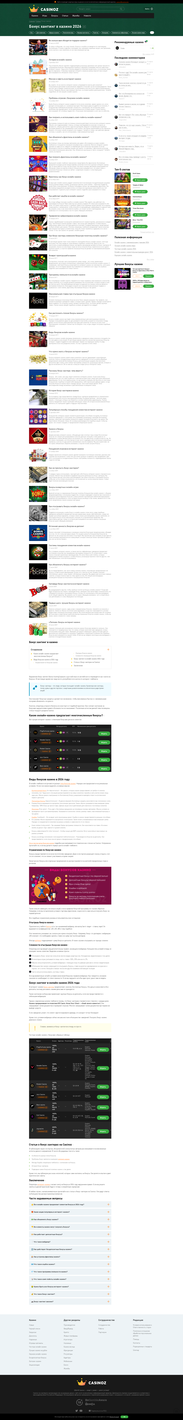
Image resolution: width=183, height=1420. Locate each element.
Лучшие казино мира (138, 32)
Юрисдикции (68, 1350)
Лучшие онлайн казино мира (125, 246)
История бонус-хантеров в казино (64, 390)
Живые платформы (71, 1336)
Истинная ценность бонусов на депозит (66, 526)
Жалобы (75, 15)
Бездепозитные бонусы (37, 1358)
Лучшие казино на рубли (38, 1350)
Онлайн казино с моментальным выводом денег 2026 (134, 252)
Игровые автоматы (83, 32)
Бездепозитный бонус (39, 790)
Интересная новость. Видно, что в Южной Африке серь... (131, 147)
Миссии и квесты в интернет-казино (65, 79)
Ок (124, 1417)
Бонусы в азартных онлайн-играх (64, 487)
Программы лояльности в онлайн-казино (67, 274)
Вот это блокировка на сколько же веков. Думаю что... (131, 94)
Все (31, 32)
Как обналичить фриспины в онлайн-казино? (69, 137)
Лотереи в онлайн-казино (60, 59)
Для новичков (41, 32)
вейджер (38, 940)
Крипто (66, 1332)
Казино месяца (69, 1347)
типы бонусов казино (68, 783)
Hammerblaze (137, 196)
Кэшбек (34, 817)
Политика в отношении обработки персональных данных (142, 1333)
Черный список (34, 1329)
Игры (44, 15)
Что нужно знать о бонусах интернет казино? (69, 351)
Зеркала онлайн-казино (38, 1354)
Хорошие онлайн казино (123, 255)
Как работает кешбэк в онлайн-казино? (66, 196)
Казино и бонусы (56, 429)
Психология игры (68, 32)
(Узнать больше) (114, 1417)
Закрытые (32, 1332)
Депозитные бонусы (38, 801)
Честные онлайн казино (37, 1347)
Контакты (136, 1343)
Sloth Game (136, 173)
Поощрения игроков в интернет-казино (66, 449)
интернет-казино (64, 1159)
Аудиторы (67, 1358)
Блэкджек (105, 32)
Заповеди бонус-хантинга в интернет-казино (69, 584)
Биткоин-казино (35, 1361)
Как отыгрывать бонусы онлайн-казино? (67, 506)
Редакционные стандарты (142, 1346)
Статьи (65, 15)
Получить (149, 276)
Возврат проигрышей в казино (62, 255)
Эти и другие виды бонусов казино (41, 843)
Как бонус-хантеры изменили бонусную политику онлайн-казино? (78, 235)
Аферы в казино (54, 32)
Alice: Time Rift (138, 220)
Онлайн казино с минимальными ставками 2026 (132, 242)
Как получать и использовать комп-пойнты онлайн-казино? (75, 117)
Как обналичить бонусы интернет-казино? (67, 564)
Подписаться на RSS (98, 1411)
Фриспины (35, 809)
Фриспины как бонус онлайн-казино (65, 177)
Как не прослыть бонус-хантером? (64, 468)
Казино (35, 15)
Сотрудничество (104, 1325)
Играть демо (141, 180)
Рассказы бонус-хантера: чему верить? (66, 370)
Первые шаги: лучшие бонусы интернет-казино (70, 603)
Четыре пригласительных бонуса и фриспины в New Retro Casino (143, 270)
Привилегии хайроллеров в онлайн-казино (68, 216)
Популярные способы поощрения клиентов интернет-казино (76, 409)
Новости (87, 15)
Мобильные (68, 1361)
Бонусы (54, 15)
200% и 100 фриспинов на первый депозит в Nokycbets (142, 281)
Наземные (67, 1343)
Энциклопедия (34, 1365)
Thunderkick (136, 187)
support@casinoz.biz (122, 2)
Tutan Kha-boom (138, 208)
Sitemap (136, 1350)
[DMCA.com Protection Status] (90, 1405)
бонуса (48, 926)
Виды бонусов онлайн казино (62, 332)
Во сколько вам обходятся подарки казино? (68, 40)
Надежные (33, 1339)
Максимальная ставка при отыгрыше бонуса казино (72, 294)
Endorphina (136, 176)
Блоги (66, 1365)
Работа (101, 1329)
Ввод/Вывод (68, 1329)
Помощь (136, 1339)
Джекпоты (33, 1336)
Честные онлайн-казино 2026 (125, 249)
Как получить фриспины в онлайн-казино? (68, 157)
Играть (104, 734)
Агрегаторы (68, 1339)
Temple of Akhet (138, 185)
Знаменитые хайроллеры (120, 32)
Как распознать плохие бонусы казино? (66, 313)
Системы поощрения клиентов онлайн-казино (69, 545)
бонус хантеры (49, 987)
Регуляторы (68, 1354)
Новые (31, 1325)
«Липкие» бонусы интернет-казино (64, 622)
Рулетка (95, 32)
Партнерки (102, 1332)
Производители (69, 1325)
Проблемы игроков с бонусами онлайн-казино (69, 98)
